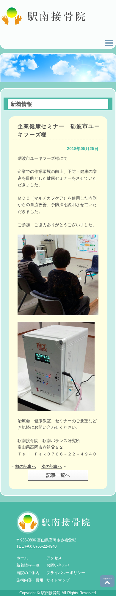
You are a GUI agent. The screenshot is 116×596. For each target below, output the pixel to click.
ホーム (22, 558)
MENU (109, 43)
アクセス (54, 558)
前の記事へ (25, 466)
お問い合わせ (58, 565)
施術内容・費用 (29, 580)
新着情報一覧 (28, 565)
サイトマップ (58, 580)
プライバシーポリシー (65, 572)
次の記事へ (51, 466)
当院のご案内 (28, 572)
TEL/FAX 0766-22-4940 (36, 546)
